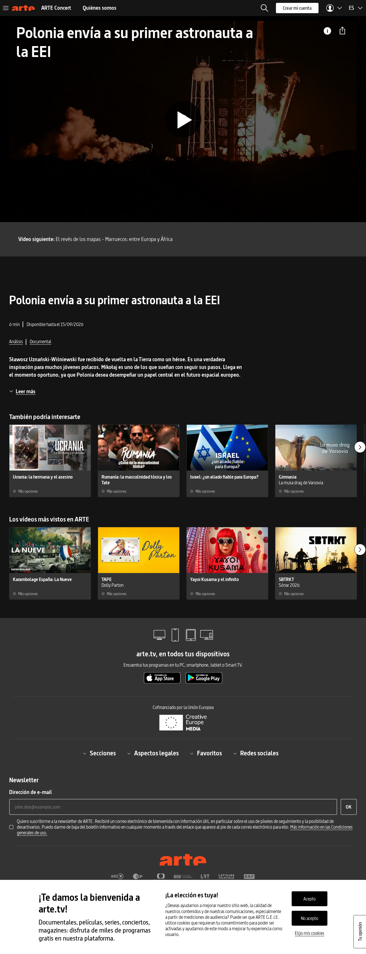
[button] (264, 8)
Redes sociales (259, 753)
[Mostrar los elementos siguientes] (360, 447)
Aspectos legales (156, 753)
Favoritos (209, 753)
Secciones (103, 753)
